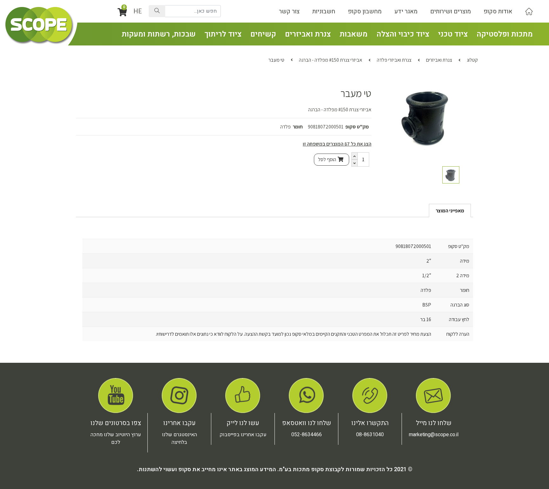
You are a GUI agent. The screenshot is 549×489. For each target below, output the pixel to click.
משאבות (354, 34)
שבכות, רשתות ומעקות (159, 34)
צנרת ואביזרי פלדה (394, 60)
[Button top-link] (529, 11)
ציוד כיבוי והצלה (402, 34)
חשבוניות (323, 11)
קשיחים (263, 34)
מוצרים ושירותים (450, 11)
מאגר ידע (405, 11)
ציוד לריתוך (223, 34)
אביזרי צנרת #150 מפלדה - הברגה (330, 60)
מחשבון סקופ (365, 11)
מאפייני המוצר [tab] (450, 210)
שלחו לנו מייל (433, 423)
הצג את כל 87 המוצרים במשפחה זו (337, 144)
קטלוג (472, 60)
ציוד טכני (453, 34)
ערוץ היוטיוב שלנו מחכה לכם (116, 438)
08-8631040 (370, 434)
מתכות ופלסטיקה (505, 34)
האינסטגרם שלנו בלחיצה (179, 438)
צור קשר (289, 11)
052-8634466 (306, 434)
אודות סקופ (498, 11)
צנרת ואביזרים (308, 34)
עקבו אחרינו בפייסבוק (243, 434)
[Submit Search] (157, 11)
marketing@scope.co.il (433, 434)
